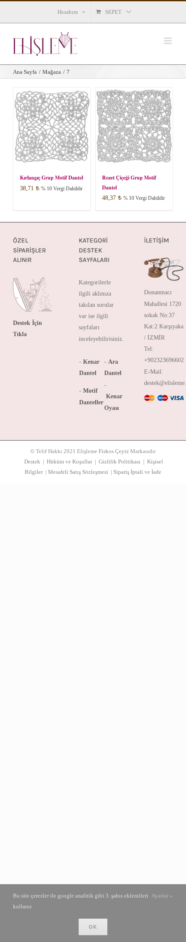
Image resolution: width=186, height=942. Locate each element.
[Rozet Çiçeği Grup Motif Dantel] (134, 126)
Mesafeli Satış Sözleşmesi (78, 472)
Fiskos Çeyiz (114, 451)
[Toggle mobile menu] (168, 40)
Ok (93, 926)
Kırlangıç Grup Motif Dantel (51, 177)
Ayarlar (160, 895)
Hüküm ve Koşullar (69, 461)
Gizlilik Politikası (120, 461)
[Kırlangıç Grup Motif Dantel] (51, 126)
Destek (32, 461)
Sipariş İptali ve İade (137, 472)
